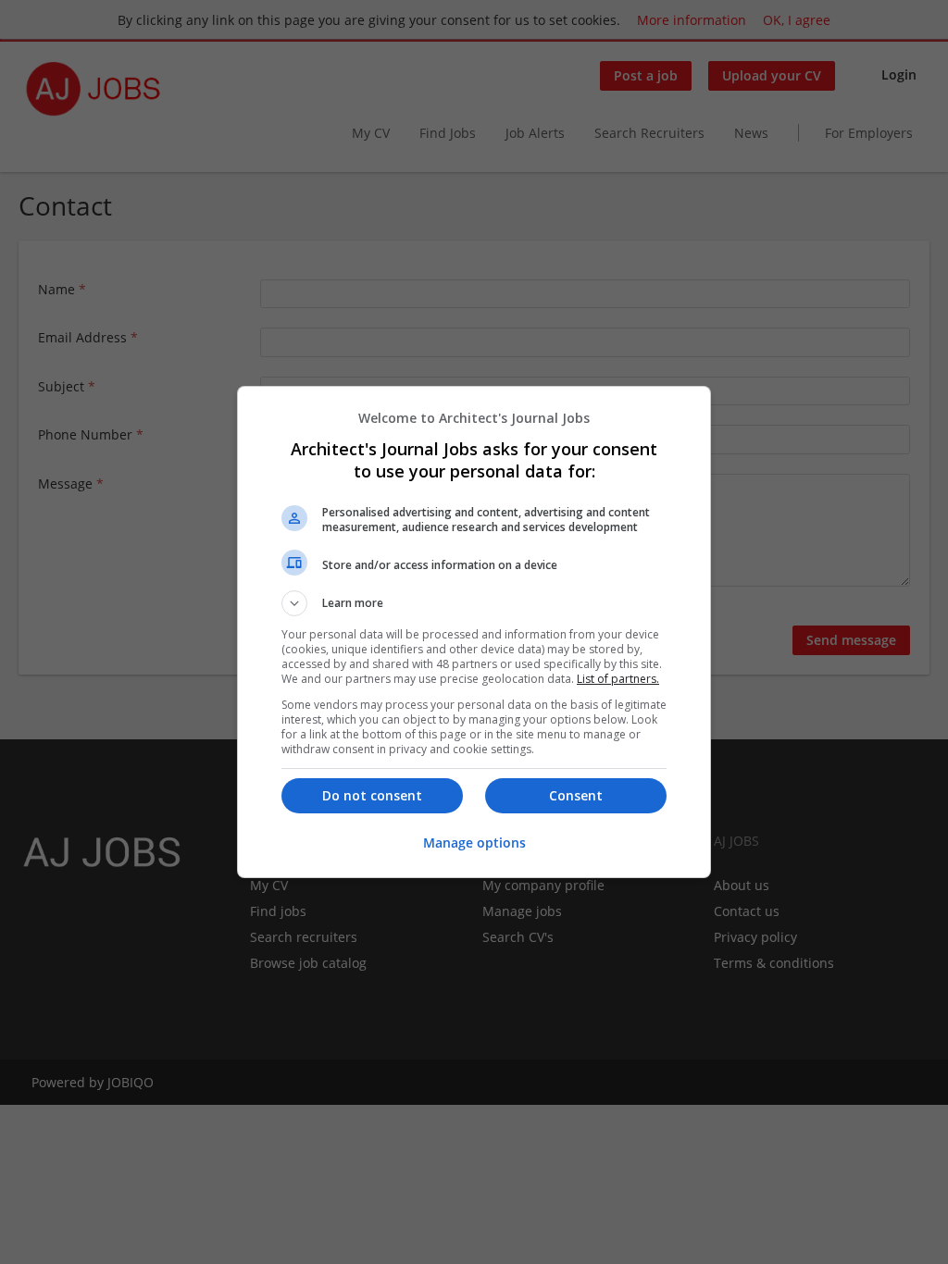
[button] (474, 603)
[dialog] (474, 632)
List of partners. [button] (618, 679)
